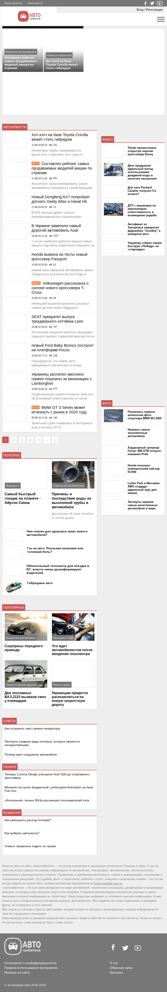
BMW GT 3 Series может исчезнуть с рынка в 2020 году (59, 409)
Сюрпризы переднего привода (24, 648)
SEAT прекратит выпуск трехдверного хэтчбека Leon (57, 319)
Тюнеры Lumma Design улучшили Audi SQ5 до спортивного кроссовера (47, 775)
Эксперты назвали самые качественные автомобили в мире (142, 505)
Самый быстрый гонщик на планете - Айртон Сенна (23, 498)
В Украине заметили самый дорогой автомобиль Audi (56, 228)
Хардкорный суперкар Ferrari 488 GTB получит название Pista (144, 451)
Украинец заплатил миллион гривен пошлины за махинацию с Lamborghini (62, 379)
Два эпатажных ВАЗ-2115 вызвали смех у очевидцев (25, 697)
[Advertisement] (134, 325)
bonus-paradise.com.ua (108, 883)
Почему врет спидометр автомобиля (31, 754)
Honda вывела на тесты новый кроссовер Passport (59, 256)
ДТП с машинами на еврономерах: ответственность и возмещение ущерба (142, 210)
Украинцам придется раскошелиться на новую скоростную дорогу (70, 698)
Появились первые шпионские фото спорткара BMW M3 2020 (145, 415)
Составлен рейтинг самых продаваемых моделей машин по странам (62, 168)
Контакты (116, 972)
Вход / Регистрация (149, 9)
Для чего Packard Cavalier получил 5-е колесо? (142, 191)
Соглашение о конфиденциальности (30, 963)
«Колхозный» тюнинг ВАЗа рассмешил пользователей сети (47, 800)
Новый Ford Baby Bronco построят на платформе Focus (63, 347)
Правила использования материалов (30, 967)
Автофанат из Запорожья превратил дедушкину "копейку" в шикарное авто (144, 229)
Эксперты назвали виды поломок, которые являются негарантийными (42, 743)
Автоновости (35, 3)
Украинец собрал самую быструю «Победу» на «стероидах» (145, 246)
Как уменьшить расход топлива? (28, 820)
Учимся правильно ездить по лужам (30, 846)
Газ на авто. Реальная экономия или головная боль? (55, 549)
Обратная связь (121, 967)
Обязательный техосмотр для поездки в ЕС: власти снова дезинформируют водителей (58, 569)
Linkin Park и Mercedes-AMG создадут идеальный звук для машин (144, 488)
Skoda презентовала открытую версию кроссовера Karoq (142, 151)
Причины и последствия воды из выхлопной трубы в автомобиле (71, 500)
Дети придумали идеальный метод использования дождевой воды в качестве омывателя (142, 172)
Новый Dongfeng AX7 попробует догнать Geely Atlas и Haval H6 (61, 199)
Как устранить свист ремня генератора (32, 728)
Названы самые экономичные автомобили (139, 433)
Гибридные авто (40, 583)
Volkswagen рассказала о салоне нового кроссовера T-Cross (60, 288)
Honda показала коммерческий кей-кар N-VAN (144, 469)
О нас (114, 963)
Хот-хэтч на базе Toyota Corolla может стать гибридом (60, 137)
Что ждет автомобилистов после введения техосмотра (72, 650)
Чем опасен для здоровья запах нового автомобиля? (57, 533)
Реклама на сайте (17, 972)
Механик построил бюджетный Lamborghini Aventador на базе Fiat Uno (49, 789)
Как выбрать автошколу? (22, 833)
